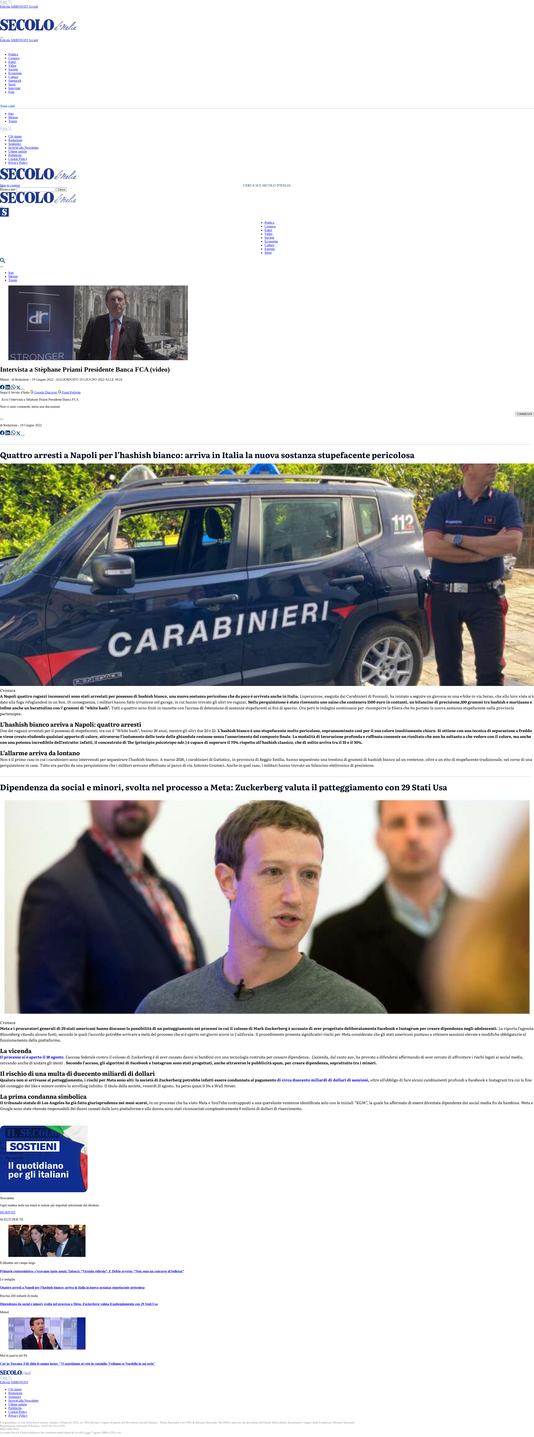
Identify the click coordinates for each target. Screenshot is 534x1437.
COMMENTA (524, 414)
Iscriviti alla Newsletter (23, 147)
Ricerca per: (8, 189)
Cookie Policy (17, 159)
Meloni (13, 117)
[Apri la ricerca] (2, 262)
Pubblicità (14, 155)
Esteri (12, 62)
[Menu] (1, 207)
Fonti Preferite (71, 392)
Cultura (13, 77)
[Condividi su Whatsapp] (13, 388)
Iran (11, 113)
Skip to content (10, 185)
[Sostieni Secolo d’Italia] (44, 1191)
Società (13, 69)
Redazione (15, 140)
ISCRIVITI (7, 1212)
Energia (269, 249)
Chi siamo (15, 136)
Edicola (5, 6)
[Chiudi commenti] (1, 419)
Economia (15, 73)
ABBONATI (19, 6)
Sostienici (14, 144)
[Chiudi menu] (1, 37)
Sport (11, 84)
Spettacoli (14, 80)
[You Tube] (5, 3)
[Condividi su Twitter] (18, 388)
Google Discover (46, 392)
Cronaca (13, 58)
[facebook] (1, 3)
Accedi (33, 6)
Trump (12, 121)
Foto (11, 92)
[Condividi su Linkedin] (8, 388)
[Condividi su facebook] (2, 388)
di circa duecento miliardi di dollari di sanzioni (322, 1080)
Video (12, 65)
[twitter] (10, 3)
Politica (13, 54)
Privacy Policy (18, 162)
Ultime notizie (17, 151)
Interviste (14, 88)
